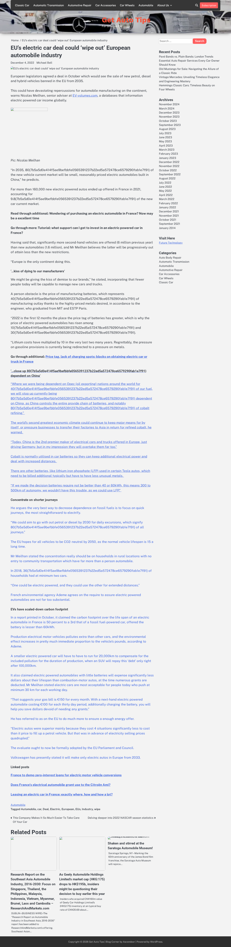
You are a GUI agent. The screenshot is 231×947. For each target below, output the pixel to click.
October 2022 (168, 170)
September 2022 (170, 174)
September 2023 (170, 125)
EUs (77, 809)
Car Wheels (127, 5)
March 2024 (166, 108)
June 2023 (165, 137)
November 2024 (169, 104)
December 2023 (169, 112)
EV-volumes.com (85, 95)
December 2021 (169, 211)
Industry (87, 809)
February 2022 (168, 203)
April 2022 (166, 195)
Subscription (209, 5)
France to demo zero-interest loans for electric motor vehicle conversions (66, 775)
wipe (97, 809)
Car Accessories (105, 5)
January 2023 (167, 158)
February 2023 (168, 154)
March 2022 (166, 199)
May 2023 (165, 141)
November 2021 (169, 215)
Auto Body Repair (170, 257)
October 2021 (167, 219)
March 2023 (166, 149)
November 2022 (169, 166)
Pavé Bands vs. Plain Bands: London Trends (186, 56)
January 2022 (167, 207)
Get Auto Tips (126, 20)
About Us (163, 5)
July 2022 (165, 182)
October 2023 (168, 121)
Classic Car (22, 5)
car (39, 809)
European (68, 809)
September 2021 (169, 223)
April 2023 (166, 145)
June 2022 (165, 186)
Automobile (145, 5)
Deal (46, 809)
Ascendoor (129, 941)
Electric (55, 809)
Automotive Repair (79, 5)
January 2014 (167, 228)
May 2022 (165, 191)
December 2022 (169, 162)
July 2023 (165, 133)
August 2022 (167, 178)
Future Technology (171, 243)
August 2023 (167, 129)
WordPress (156, 941)
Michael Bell (44, 62)
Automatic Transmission (48, 5)
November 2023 (169, 116)
